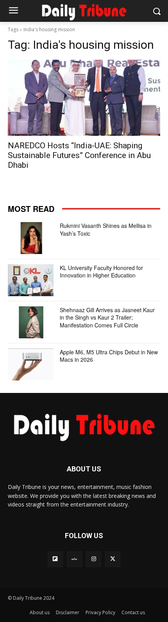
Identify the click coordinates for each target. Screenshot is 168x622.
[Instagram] (93, 559)
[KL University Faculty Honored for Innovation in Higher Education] (31, 280)
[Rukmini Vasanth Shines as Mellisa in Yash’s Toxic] (31, 238)
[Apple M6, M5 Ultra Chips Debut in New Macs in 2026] (31, 364)
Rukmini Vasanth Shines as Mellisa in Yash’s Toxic (106, 229)
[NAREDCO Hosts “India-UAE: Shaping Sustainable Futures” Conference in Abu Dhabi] (84, 98)
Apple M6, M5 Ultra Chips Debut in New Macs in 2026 (109, 356)
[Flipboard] (55, 559)
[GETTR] (74, 559)
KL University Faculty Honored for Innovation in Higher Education (101, 271)
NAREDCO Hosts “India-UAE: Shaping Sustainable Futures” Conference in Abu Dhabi (79, 155)
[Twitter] (112, 559)
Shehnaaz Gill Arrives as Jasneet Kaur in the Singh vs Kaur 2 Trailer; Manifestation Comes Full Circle (107, 317)
